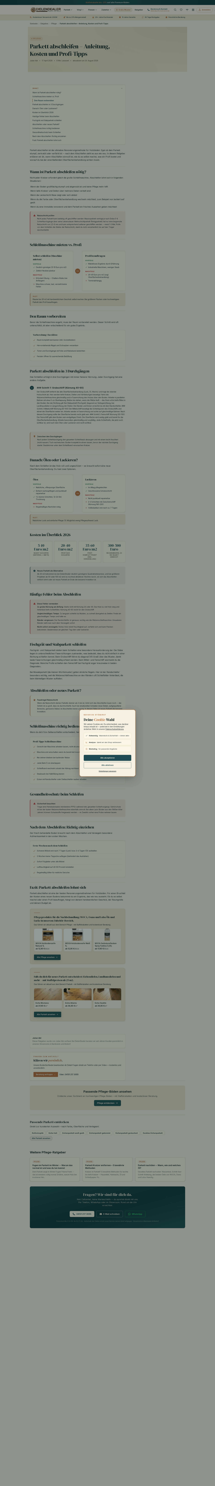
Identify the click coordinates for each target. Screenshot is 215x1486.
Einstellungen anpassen (107, 771)
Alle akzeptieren (107, 758)
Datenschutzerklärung (115, 729)
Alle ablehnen (108, 765)
